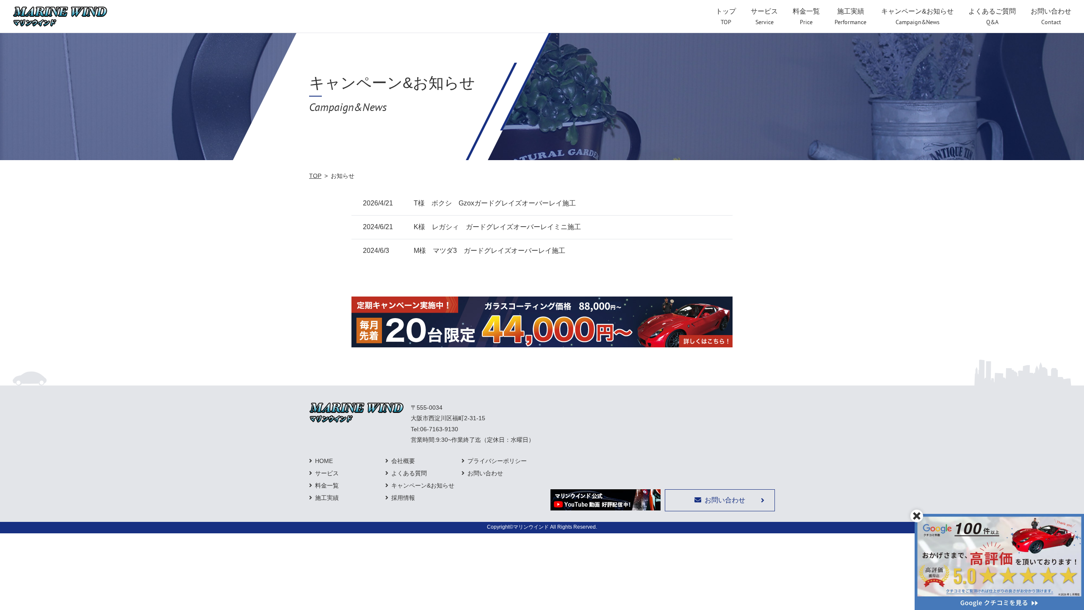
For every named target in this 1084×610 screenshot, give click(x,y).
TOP (315, 175)
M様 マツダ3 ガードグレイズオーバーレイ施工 (489, 250)
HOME (324, 461)
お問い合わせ (485, 473)
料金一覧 (327, 485)
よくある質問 (409, 473)
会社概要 (403, 461)
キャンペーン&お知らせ (422, 485)
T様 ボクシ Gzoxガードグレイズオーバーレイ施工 (495, 203)
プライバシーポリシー (497, 461)
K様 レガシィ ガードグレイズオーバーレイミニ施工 (497, 226)
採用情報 (403, 497)
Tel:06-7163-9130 (434, 429)
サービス (327, 473)
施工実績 (327, 497)
